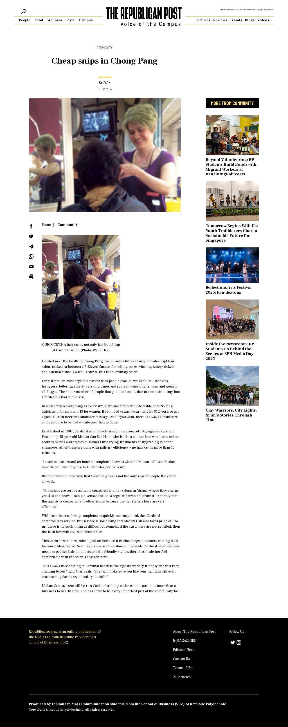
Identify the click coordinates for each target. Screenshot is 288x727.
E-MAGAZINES (184, 640)
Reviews (220, 20)
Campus (86, 20)
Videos (263, 20)
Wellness (55, 20)
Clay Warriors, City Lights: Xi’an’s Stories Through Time (231, 415)
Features (202, 20)
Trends (236, 20)
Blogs (250, 20)
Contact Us (181, 659)
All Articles (182, 677)
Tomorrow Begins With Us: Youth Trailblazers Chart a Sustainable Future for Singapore (232, 233)
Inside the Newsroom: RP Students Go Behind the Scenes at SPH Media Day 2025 (230, 351)
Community (67, 225)
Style (70, 20)
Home (46, 225)
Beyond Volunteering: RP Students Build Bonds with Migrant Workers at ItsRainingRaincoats (231, 167)
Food (38, 20)
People (24, 20)
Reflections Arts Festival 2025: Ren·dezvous (229, 290)
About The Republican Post (194, 631)
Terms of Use (183, 667)
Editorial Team (184, 650)
